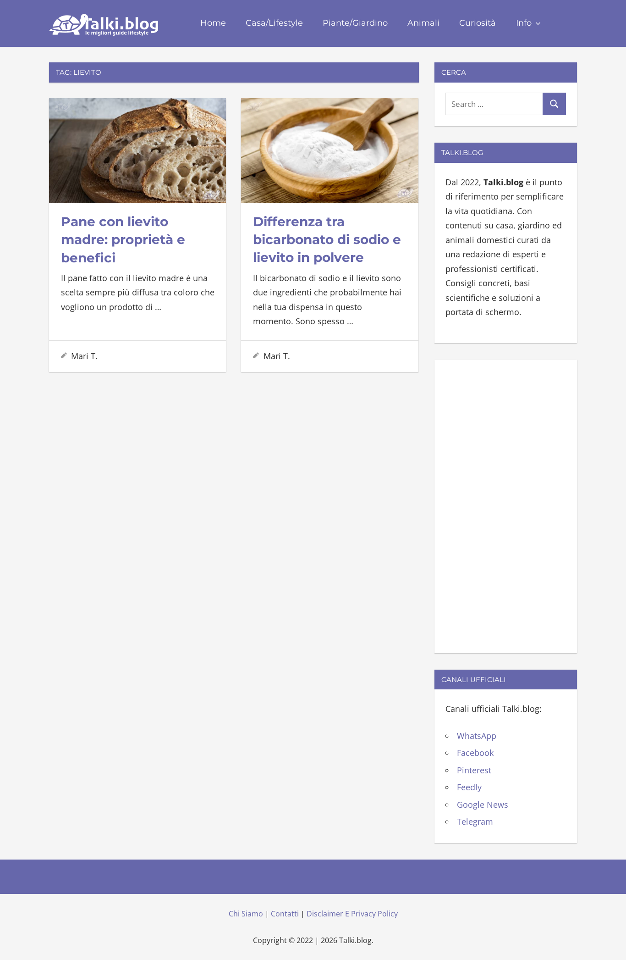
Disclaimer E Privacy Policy (352, 914)
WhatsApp (476, 735)
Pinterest (474, 770)
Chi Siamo (246, 914)
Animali (423, 23)
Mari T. (84, 355)
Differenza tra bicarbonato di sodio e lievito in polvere (327, 239)
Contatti (285, 914)
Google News (482, 804)
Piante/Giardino (355, 23)
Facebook (475, 752)
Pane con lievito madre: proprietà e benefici (123, 239)
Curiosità (477, 23)
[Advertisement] (505, 504)
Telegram (475, 821)
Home (213, 23)
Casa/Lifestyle (274, 23)
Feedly (469, 787)
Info (524, 23)
